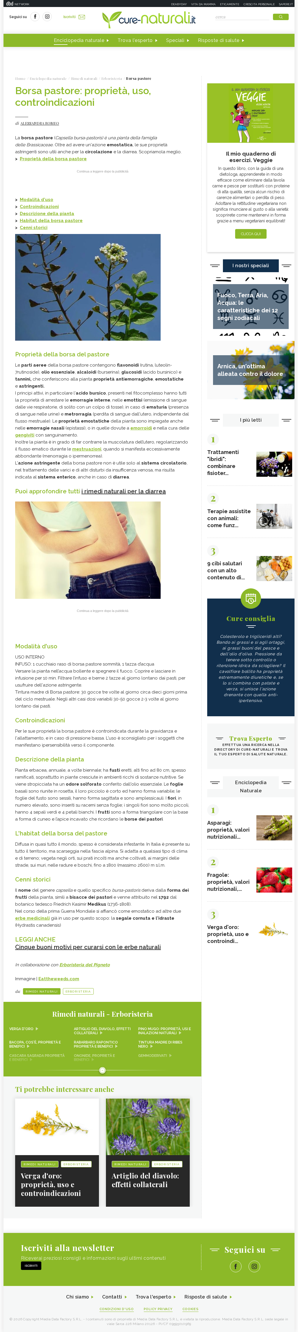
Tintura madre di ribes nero (160, 1044)
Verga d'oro (21, 1029)
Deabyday (179, 4)
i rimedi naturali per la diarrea (123, 491)
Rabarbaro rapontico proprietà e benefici (96, 1044)
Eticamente (229, 4)
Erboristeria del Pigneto (84, 964)
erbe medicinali (32, 918)
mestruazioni (86, 449)
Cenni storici (33, 227)
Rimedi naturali (42, 991)
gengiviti (24, 435)
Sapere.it (286, 4)
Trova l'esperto (135, 40)
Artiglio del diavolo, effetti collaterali (102, 1031)
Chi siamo (77, 1297)
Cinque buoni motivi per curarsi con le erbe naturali (88, 947)
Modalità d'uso (36, 199)
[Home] (149, 20)
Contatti (112, 1297)
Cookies (190, 1309)
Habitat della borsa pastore (51, 220)
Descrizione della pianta (47, 213)
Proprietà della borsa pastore (53, 158)
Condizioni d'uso (117, 1309)
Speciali (175, 40)
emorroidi (141, 428)
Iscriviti (69, 17)
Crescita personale (259, 4)
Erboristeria (78, 991)
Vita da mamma (203, 4)
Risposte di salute (219, 40)
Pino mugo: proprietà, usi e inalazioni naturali (164, 1031)
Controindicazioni (39, 206)
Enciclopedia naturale (79, 40)
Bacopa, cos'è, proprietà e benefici (35, 1044)
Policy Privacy (158, 1309)
